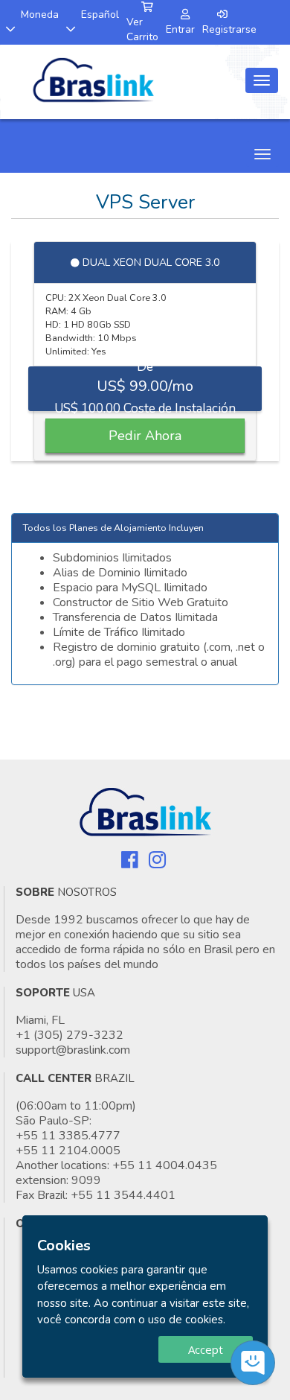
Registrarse (229, 29)
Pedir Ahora (145, 436)
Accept (205, 1349)
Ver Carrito (142, 29)
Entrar (180, 29)
